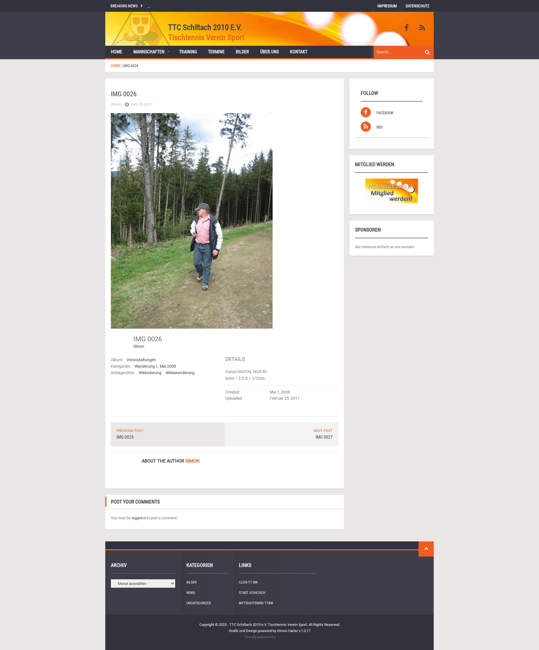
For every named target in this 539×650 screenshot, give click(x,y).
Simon (138, 346)
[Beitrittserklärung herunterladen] (391, 190)
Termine (216, 51)
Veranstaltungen (141, 360)
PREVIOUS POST (130, 431)
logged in (139, 518)
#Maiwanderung (180, 372)
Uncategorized (198, 603)
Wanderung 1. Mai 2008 (155, 366)
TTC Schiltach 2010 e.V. (205, 27)
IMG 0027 (324, 437)
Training (188, 51)
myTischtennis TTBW (256, 603)
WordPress (285, 637)
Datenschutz (417, 6)
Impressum (387, 6)
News (190, 593)
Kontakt (298, 51)
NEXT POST (323, 431)
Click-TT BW (248, 582)
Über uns (269, 51)
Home (116, 51)
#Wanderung (150, 372)
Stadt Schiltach (252, 593)
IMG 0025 (125, 437)
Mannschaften (149, 51)
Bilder (242, 51)
